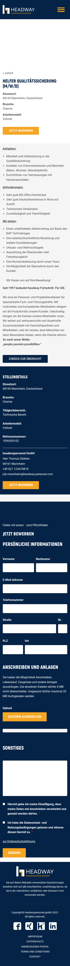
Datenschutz (35, 941)
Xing (29, 926)
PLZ (5, 641)
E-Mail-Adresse (14, 579)
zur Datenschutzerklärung (19, 841)
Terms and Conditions (35, 951)
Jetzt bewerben (21, 130)
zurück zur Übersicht (25, 358)
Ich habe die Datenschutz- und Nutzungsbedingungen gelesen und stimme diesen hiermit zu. (36, 827)
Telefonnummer (13, 600)
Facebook (17, 926)
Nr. (60, 620)
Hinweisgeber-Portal (35, 946)
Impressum (35, 936)
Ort (27, 641)
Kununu (41, 926)
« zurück (8, 73)
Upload (7, 708)
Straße (7, 620)
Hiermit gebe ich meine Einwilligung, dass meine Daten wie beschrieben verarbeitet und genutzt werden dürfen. (37, 808)
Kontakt (35, 956)
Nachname (44, 559)
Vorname (10, 559)
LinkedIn (53, 926)
